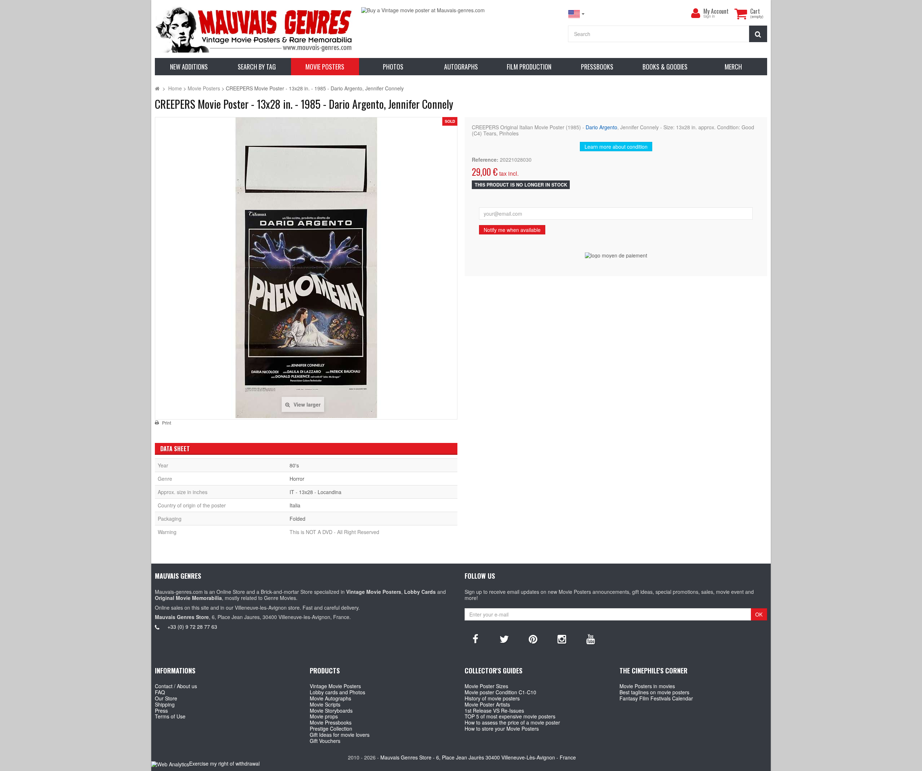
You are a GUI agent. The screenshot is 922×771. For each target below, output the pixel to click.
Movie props (324, 716)
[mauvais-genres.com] (254, 29)
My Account (716, 11)
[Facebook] (475, 638)
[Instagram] (562, 638)
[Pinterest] (533, 638)
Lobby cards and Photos (337, 692)
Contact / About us (176, 686)
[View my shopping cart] (740, 13)
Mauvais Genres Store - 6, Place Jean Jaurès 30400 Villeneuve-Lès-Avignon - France (478, 757)
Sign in (709, 16)
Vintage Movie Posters (335, 686)
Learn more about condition (616, 146)
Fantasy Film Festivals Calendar (656, 698)
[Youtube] (590, 638)
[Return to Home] (157, 88)
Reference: (485, 160)
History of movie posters (492, 698)
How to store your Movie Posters (502, 728)
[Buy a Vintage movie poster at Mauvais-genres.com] (460, 10)
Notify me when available (512, 229)
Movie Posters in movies (647, 686)
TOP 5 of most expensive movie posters (510, 716)
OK (758, 614)
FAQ (160, 692)
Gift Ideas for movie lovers (340, 734)
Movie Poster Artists (487, 704)
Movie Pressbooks (331, 722)
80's (294, 465)
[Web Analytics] (170, 764)
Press (161, 710)
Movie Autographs (330, 698)
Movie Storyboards (331, 710)
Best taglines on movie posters (654, 692)
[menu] (695, 13)
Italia (295, 505)
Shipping (165, 704)
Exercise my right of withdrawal (224, 763)
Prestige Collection (331, 728)
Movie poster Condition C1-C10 (500, 692)
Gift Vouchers (325, 740)
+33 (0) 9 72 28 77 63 (192, 626)
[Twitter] (504, 638)
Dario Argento (601, 127)
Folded (297, 518)
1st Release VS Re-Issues (494, 710)
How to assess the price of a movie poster (512, 722)
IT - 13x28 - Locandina (315, 492)
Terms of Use (170, 716)
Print (166, 422)
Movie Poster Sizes (486, 686)
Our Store (166, 698)
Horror (297, 478)
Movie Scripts (325, 704)
